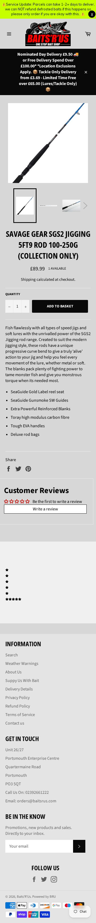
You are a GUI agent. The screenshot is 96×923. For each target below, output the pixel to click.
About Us (13, 672)
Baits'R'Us (24, 896)
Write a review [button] (45, 509)
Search (11, 655)
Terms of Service (20, 715)
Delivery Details (19, 689)
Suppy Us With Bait (22, 681)
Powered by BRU (44, 896)
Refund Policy (17, 706)
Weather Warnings (21, 663)
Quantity (12, 294)
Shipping (28, 279)
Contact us (14, 723)
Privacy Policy (17, 698)
